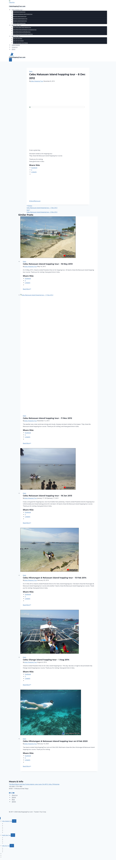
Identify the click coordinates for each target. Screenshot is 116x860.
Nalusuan (36, 201)
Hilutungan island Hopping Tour (20, 18)
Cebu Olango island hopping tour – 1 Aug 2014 (46, 660)
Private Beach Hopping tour (19, 12)
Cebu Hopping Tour (37, 81)
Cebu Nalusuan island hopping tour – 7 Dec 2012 (42, 207)
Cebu (31, 201)
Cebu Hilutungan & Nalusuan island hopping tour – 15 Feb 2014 (54, 578)
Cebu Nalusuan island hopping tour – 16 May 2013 (48, 264)
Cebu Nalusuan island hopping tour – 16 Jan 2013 (47, 496)
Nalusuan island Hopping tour (19, 16)
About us (15, 795)
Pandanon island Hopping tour (20, 21)
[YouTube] (13, 793)
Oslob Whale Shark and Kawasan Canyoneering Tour (24, 29)
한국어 (13, 49)
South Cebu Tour (6, 835)
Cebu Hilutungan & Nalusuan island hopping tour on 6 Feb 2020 (55, 741)
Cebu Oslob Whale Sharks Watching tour (22, 27)
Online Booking (16, 45)
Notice (14, 797)
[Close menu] (0, 818)
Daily (30, 71)
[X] (11, 793)
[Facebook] (9, 793)
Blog (13, 799)
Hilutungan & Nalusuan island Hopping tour (22, 14)
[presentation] (59, 237)
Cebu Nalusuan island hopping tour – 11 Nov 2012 (47, 418)
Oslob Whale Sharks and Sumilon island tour (23, 34)
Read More (27, 289)
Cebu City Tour (6, 845)
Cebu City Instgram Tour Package (20, 43)
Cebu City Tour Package (18, 40)
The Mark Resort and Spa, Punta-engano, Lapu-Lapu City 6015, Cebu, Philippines (34, 784)
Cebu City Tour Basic (17, 38)
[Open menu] (10, 59)
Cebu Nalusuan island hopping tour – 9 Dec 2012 (42, 211)
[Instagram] (12, 793)
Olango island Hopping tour (19, 23)
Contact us (15, 47)
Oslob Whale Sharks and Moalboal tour (22, 32)
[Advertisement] (58, 94)
